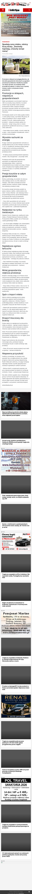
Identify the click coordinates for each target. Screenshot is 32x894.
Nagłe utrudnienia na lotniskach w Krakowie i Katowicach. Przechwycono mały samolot (14, 604)
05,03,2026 (5, 53)
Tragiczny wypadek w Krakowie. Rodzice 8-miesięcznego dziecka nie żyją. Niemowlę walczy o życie (15, 659)
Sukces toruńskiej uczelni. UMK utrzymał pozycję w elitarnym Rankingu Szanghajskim (15, 771)
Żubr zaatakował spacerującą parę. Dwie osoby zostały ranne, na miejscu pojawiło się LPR (15, 497)
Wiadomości (6, 41)
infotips (11, 53)
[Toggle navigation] (3, 9)
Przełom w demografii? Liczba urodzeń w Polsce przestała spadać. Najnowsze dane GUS (15, 687)
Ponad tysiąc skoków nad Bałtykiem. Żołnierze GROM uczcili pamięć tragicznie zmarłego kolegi (15, 442)
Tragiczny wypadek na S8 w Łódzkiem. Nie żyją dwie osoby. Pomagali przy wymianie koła (16, 575)
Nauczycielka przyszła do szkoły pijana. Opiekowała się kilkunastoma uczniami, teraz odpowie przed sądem (15, 413)
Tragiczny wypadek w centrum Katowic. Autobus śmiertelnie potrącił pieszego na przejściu (15, 826)
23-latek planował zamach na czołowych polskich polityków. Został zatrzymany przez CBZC (15, 854)
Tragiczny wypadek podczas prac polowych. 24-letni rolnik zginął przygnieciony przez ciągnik (13, 742)
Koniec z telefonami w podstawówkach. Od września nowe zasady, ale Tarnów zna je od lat (15, 525)
